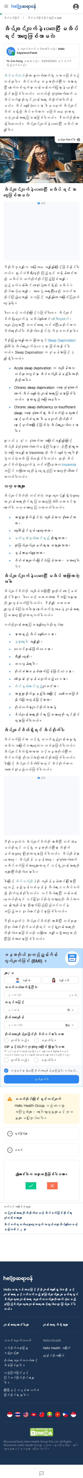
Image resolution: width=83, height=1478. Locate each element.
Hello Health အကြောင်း (57, 1348)
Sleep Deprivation (62, 340)
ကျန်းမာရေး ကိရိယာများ (55, 1325)
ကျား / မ (9, 973)
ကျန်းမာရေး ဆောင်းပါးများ (16, 1325)
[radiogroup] (41, 980)
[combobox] (69, 1010)
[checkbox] (6, 1070)
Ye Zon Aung (14, 61)
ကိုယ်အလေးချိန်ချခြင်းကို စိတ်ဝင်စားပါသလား (34, 1034)
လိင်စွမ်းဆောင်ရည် (28, 686)
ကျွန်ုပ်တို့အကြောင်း (53, 1355)
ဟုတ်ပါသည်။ (20, 1040)
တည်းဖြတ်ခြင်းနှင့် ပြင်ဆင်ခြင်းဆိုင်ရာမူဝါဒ (19, 1377)
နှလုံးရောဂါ (21, 641)
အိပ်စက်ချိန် (25, 881)
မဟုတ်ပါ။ (49, 1040)
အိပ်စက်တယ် (14, 75)
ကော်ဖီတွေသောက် (60, 319)
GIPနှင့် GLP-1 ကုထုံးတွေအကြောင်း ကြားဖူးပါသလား (34, 1047)
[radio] (6, 1040)
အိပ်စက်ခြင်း (11, 17)
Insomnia (69, 464)
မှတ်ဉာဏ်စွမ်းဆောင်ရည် (31, 538)
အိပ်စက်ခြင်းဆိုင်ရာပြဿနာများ (44, 17)
